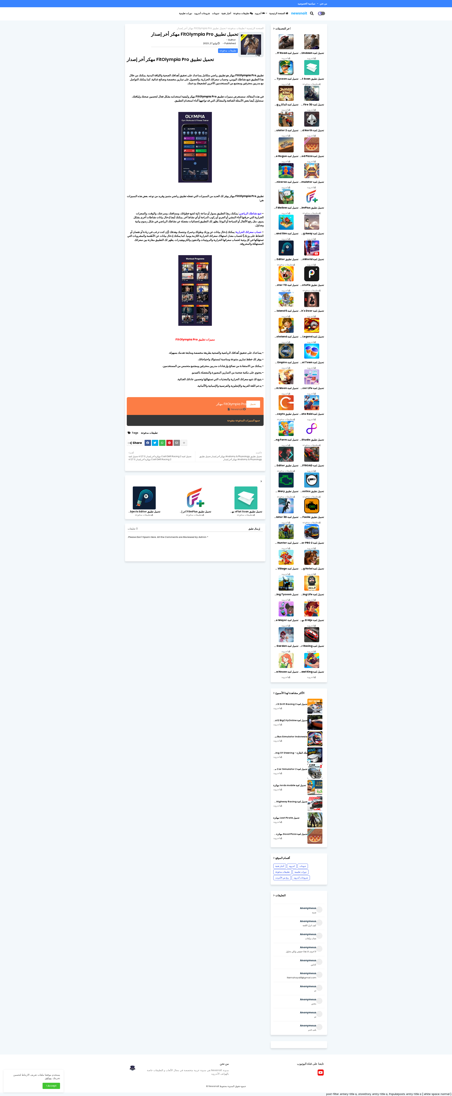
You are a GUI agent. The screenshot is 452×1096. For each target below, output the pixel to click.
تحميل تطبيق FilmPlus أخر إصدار (195, 511)
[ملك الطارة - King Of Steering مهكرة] (314, 754)
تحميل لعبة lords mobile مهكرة (289, 785)
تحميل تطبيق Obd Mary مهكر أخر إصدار (285, 491)
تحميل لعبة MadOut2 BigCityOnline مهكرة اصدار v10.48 (290, 720)
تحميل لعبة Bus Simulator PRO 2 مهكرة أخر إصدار (311, 542)
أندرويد (258, 13)
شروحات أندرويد (202, 13)
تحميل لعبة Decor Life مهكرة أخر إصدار (311, 388)
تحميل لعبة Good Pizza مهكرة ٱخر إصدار (290, 834)
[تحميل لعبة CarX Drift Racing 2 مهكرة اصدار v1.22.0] (314, 706)
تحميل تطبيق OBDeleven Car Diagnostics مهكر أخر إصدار (311, 491)
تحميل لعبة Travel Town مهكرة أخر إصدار (311, 362)
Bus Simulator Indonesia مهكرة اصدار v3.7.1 (290, 736)
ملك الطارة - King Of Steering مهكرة (290, 753)
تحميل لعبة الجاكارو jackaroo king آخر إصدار (285, 104)
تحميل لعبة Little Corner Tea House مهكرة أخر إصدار (285, 671)
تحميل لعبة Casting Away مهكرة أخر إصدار (311, 233)
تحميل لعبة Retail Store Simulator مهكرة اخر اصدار (311, 181)
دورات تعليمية (185, 13)
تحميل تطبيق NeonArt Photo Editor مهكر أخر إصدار (285, 465)
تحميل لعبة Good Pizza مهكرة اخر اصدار (311, 156)
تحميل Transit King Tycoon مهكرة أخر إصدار (285, 594)
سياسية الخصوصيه (306, 3)
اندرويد (292, 866)
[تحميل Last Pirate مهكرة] (314, 819)
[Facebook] (148, 443)
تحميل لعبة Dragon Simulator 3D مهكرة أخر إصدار (285, 517)
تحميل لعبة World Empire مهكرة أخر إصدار (285, 362)
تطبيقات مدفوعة (241, 13)
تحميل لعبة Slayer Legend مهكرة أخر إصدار (311, 336)
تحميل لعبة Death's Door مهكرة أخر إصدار (311, 310)
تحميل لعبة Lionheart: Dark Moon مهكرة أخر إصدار (285, 388)
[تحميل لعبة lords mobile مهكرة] (314, 787)
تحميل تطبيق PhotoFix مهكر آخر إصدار (311, 285)
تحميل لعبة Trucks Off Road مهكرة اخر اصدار (285, 53)
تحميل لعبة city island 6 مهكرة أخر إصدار (285, 310)
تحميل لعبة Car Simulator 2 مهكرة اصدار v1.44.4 (290, 769)
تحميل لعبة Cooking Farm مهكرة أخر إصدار (285, 439)
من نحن (323, 3)
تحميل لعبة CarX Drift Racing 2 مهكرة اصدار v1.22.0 (290, 704)
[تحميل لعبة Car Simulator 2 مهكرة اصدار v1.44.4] (314, 771)
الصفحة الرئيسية (277, 13)
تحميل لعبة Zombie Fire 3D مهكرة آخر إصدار (311, 104)
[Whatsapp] (162, 443)
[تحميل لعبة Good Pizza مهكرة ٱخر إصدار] (314, 836)
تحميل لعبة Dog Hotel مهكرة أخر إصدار (311, 568)
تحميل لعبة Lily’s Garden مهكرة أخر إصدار (285, 645)
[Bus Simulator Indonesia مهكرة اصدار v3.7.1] (314, 738)
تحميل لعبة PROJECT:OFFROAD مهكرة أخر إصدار (311, 465)
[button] (314, 13)
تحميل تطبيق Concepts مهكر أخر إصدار (285, 413)
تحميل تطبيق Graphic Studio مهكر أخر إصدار (311, 439)
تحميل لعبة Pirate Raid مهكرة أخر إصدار (311, 413)
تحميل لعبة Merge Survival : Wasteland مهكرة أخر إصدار (285, 336)
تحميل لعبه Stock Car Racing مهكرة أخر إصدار (311, 645)
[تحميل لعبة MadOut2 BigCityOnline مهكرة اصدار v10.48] (314, 722)
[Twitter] (155, 443)
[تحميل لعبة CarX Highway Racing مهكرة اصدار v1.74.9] (314, 803)
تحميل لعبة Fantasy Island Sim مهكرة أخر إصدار (285, 233)
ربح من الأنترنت (282, 877)
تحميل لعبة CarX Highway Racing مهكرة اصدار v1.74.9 (290, 801)
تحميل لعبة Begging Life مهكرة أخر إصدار (311, 594)
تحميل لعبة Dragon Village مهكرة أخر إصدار (285, 568)
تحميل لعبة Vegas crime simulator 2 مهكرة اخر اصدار (285, 130)
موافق (48, 1078)
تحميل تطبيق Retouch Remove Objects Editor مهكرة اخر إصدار (144, 511)
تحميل (253, 404)
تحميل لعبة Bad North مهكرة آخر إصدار (311, 130)
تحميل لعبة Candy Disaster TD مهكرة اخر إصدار (285, 285)
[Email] (177, 443)
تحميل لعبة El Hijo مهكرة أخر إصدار (311, 620)
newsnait (299, 13)
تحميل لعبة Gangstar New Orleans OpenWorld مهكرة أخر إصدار (311, 259)
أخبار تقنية (226, 13)
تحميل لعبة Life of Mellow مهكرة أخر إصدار (285, 207)
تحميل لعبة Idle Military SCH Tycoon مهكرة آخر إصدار (285, 78)
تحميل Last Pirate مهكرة (286, 817)
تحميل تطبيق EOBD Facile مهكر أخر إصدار (311, 517)
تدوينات (215, 13)
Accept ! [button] (51, 1086)
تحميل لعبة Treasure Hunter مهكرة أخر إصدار (285, 542)
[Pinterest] (169, 443)
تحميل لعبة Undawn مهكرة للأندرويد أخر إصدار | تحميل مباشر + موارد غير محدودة (311, 53)
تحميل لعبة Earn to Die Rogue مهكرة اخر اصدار (285, 156)
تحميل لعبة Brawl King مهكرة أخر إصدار (311, 671)
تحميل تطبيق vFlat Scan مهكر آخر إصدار (245, 511)
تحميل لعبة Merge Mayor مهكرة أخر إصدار (285, 620)
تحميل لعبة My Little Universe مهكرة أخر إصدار (285, 181)
